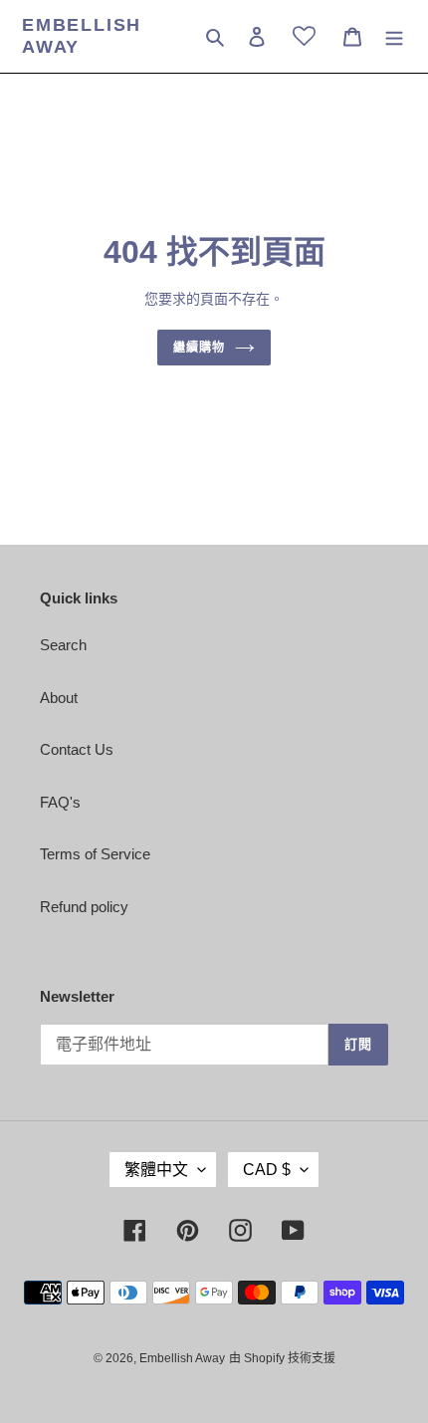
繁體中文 (156, 1169)
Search (63, 644)
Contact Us (76, 749)
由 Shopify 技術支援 (282, 1358)
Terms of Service (95, 853)
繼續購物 (199, 348)
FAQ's (60, 802)
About (59, 697)
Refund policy (84, 906)
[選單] (394, 36)
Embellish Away (81, 36)
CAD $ (267, 1169)
